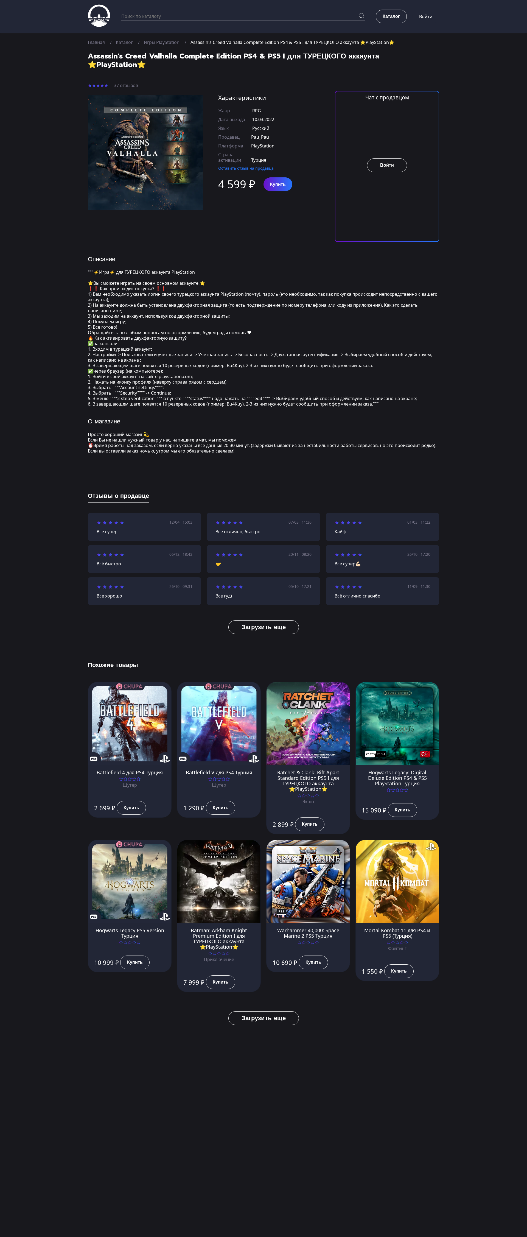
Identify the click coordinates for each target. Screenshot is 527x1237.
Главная (96, 42)
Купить (278, 184)
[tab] (118, 497)
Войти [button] (425, 16)
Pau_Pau (260, 137)
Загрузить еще (264, 627)
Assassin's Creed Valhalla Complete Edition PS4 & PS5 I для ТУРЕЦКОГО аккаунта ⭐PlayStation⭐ (292, 42)
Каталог (124, 42)
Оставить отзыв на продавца (246, 168)
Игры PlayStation (162, 42)
